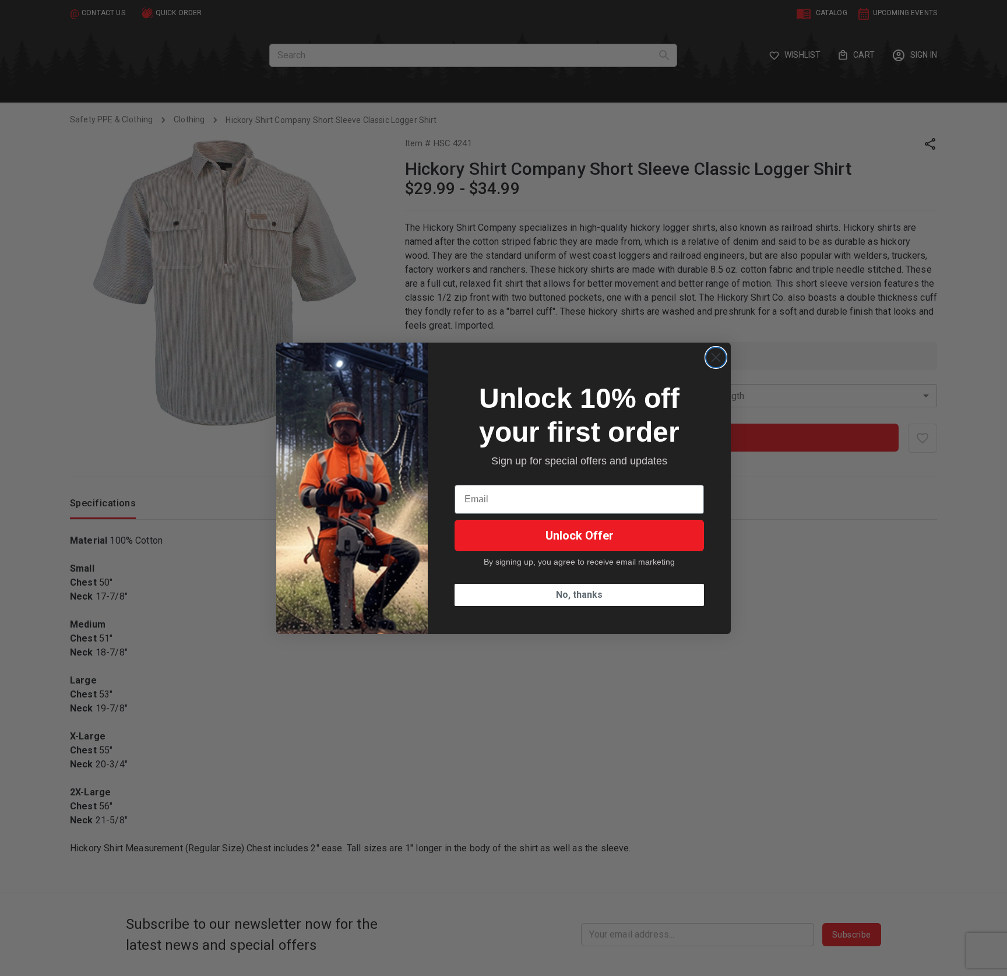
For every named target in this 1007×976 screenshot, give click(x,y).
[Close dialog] (716, 357)
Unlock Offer (579, 535)
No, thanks (579, 594)
